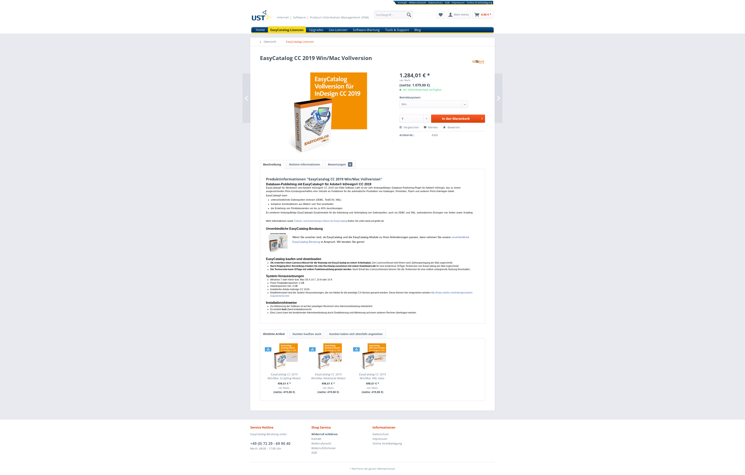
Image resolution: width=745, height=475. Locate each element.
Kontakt (402, 2)
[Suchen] (409, 15)
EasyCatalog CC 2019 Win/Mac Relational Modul (328, 376)
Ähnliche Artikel (274, 334)
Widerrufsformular (323, 448)
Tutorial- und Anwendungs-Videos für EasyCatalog (320, 221)
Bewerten (453, 127)
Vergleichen (411, 127)
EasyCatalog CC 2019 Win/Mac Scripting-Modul (284, 376)
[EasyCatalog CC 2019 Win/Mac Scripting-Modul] (284, 357)
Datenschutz (435, 2)
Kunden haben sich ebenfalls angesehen (356, 334)
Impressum (458, 2)
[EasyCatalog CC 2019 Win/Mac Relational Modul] (328, 357)
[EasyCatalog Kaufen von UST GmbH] (261, 16)
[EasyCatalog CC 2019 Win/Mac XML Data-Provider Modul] (372, 357)
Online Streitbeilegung (479, 2)
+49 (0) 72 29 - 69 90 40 (270, 443)
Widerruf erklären (324, 434)
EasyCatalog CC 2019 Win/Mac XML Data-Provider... (372, 376)
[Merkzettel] (441, 15)
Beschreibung (272, 164)
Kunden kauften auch (307, 334)
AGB (447, 2)
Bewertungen (339, 164)
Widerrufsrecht (417, 2)
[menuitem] (427, 3)
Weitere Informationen (304, 164)
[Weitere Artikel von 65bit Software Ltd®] (478, 62)
